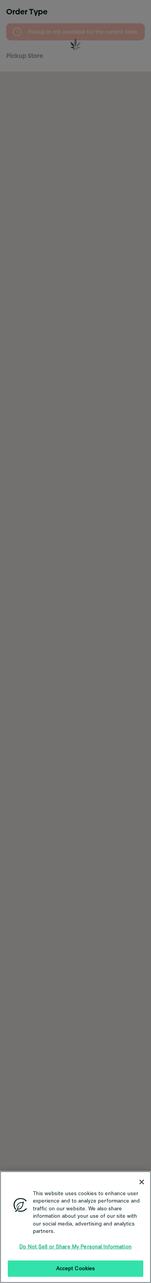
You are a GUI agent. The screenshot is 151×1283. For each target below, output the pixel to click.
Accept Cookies (75, 1268)
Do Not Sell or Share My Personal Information (75, 1246)
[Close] (141, 1182)
